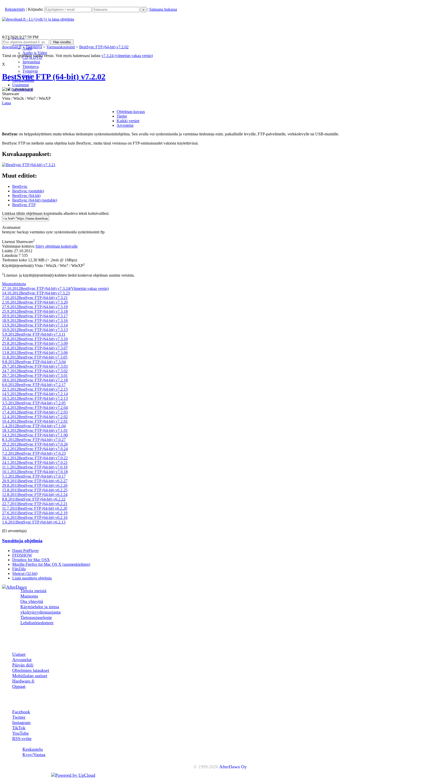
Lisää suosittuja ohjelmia (32, 578)
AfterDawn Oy (233, 766)
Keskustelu (32, 749)
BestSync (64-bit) (26, 195)
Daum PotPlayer (25, 550)
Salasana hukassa (163, 9)
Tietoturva (34, 47)
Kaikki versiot (128, 121)
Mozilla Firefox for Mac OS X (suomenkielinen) (51, 564)
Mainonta (29, 596)
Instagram (21, 722)
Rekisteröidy (15, 9)
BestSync (20, 186)
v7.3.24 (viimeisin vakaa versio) (127, 55)
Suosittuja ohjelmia (22, 540)
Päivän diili (22, 665)
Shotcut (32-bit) (24, 573)
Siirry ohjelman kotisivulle (56, 246)
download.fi (11, 47)
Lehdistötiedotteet (36, 622)
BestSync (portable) (28, 191)
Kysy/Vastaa (33, 754)
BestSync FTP (24, 205)
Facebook (21, 711)
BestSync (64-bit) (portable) (34, 200)
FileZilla (19, 569)
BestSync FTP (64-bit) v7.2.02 (104, 47)
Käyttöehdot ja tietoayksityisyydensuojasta (40, 609)
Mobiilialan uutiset (29, 675)
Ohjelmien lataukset (30, 670)
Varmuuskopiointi (60, 47)
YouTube (20, 733)
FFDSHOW (22, 555)
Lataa (6, 103)
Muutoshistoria (14, 284)
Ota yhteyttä (31, 601)
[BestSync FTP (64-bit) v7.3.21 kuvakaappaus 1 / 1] (29, 165)
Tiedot (122, 116)
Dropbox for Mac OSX (31, 560)
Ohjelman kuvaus (131, 111)
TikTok (18, 727)
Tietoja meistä (33, 590)
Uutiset (18, 654)
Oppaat (18, 686)
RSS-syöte (22, 738)
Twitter (18, 717)
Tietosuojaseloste (36, 617)
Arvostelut (125, 125)
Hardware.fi (23, 681)
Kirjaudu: (36, 9)
